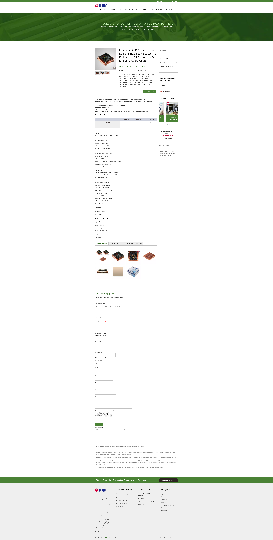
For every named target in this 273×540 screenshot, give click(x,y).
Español (176, 1)
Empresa (112, 9)
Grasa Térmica (147, 467)
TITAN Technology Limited (109, 537)
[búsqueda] (157, 1)
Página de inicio (102, 9)
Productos (133, 9)
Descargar (166, 91)
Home (116, 29)
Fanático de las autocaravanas (115, 467)
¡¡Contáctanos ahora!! (168, 480)
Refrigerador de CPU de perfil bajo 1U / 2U (148, 29)
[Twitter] (97, 531)
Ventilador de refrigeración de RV (151, 9)
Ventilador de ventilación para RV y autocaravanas (167, 67)
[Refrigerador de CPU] (102, 73)
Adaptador (161, 467)
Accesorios (142, 467)
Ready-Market (175, 537)
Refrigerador (132, 467)
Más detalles (168, 138)
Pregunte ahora (150, 91)
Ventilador (138, 467)
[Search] (176, 50)
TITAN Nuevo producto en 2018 (146, 502)
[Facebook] (95, 531)
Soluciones (170, 9)
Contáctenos (122, 9)
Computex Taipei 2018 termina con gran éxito (147, 494)
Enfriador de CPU (133, 29)
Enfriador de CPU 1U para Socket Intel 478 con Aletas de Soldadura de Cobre (168, 153)
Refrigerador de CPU (126, 467)
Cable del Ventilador (155, 467)
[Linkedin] (98, 531)
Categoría (121, 29)
